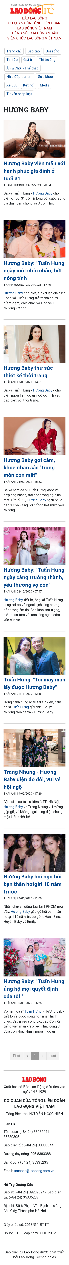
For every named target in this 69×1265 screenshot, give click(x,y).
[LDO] (34, 140)
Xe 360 (11, 85)
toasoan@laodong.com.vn (34, 1171)
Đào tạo (33, 51)
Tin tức (12, 60)
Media (44, 85)
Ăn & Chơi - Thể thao (22, 68)
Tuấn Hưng (20, 707)
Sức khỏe (45, 77)
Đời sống (52, 51)
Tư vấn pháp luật (19, 94)
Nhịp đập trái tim (19, 77)
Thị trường (47, 60)
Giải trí (28, 60)
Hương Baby (42, 193)
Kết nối (28, 85)
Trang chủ (14, 51)
